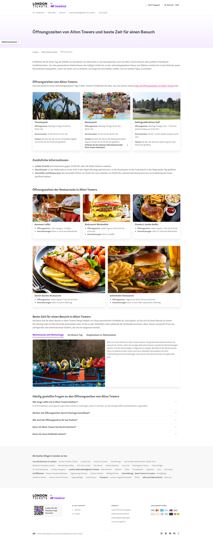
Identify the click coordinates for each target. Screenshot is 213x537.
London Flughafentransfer (121, 477)
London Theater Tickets (68, 461)
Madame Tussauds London (44, 465)
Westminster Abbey (66, 465)
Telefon (77, 509)
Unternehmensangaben (121, 509)
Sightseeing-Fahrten (79, 473)
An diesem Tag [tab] (75, 334)
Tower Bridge (157, 465)
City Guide (103, 12)
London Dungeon (58, 469)
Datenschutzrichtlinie (120, 513)
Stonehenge (116, 461)
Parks (127, 469)
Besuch (62, 12)
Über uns (167, 477)
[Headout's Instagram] (166, 533)
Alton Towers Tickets (49, 52)
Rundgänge (161, 473)
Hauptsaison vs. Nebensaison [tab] (101, 334)
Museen (118, 469)
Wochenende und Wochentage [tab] (48, 334)
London (35, 52)
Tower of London (101, 461)
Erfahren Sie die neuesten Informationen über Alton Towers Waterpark (104, 146)
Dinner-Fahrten (96, 473)
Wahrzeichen (106, 469)
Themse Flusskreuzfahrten (56, 473)
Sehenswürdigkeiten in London (82, 12)
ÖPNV (137, 477)
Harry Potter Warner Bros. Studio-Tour (140, 461)
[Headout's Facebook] (174, 533)
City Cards (168, 469)
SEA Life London (84, 465)
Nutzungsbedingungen (120, 517)
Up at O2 (125, 465)
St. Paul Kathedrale (40, 469)
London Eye (86, 461)
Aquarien (150, 469)
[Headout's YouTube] (170, 533)
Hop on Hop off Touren (58, 477)
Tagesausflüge (77, 477)
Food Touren (91, 477)
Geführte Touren (39, 477)
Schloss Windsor (112, 465)
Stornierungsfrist (118, 521)
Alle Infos (52, 12)
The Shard (98, 465)
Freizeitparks (137, 469)
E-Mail (77, 513)
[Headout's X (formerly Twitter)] (179, 533)
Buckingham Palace (140, 465)
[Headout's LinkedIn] (161, 533)
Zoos (159, 469)
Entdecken (40, 12)
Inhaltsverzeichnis (9, 41)
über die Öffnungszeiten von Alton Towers (154, 85)
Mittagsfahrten (112, 473)
